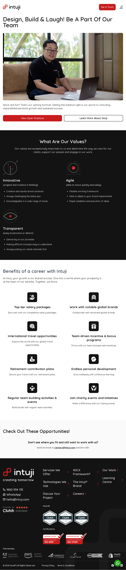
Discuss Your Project (51, 495)
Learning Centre (108, 480)
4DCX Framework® (81, 472)
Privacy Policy (48, 565)
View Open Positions (32, 118)
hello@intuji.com (17, 499)
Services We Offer (51, 472)
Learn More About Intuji (93, 118)
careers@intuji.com (64, 447)
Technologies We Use (54, 484)
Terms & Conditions (66, 565)
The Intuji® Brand (80, 484)
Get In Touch (107, 7)
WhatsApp (14, 494)
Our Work (109, 470)
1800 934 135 (14, 489)
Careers (78, 493)
